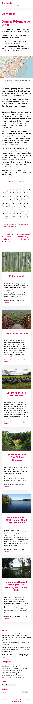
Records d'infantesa (8, 675)
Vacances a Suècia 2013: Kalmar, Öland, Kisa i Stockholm (17, 520)
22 (24, 196)
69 (21, 217)
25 (7, 199)
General (21, 668)
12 (17, 192)
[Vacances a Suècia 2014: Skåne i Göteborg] (16, 441)
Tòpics (19, 675)
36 (17, 203)
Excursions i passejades (9, 668)
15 (27, 192)
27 (14, 199)
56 (3, 213)
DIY (13, 666)
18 (10, 196)
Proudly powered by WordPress (11, 699)
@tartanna (25, 647)
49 (7, 210)
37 (21, 203)
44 (17, 206)
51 (13, 210)
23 (28, 196)
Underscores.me (16, 701)
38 (24, 203)
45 (21, 206)
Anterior (12, 182)
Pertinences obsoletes (8, 674)
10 (10, 192)
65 (7, 217)
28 (17, 199)
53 (21, 210)
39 (28, 203)
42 (10, 206)
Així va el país (6, 665)
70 (24, 217)
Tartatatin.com (6, 641)
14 (24, 192)
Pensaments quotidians (9, 226)
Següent (21, 182)
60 (17, 213)
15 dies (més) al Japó (16, 333)
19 (13, 196)
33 (7, 203)
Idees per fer (16, 670)
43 (14, 206)
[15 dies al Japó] (16, 262)
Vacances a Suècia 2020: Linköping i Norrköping (24, 237)
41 (7, 206)
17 (6, 196)
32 (3, 203)
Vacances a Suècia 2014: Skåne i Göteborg (17, 457)
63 (28, 213)
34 (10, 203)
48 (3, 210)
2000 (6, 642)
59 (14, 213)
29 (21, 199)
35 (14, 203)
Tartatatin (7, 3)
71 (27, 217)
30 (24, 199)
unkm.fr (13, 48)
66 (10, 217)
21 (20, 196)
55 (28, 210)
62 (24, 213)
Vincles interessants (16, 677)
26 (10, 199)
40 (3, 206)
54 (24, 210)
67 (14, 217)
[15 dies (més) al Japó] (16, 319)
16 (3, 196)
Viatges (6, 302)
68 (17, 217)
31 (27, 199)
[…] (22, 296)
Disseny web (6, 666)
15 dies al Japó (16, 276)
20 (17, 196)
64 (3, 217)
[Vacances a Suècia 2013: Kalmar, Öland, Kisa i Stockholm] (16, 503)
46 (24, 206)
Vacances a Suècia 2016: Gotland (17, 394)
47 (28, 206)
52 (17, 210)
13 (20, 192)
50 (10, 210)
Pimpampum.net (13, 637)
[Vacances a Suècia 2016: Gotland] (16, 379)
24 (3, 199)
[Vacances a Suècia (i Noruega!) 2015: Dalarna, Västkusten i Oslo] (16, 568)
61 (20, 213)
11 (13, 192)
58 (10, 213)
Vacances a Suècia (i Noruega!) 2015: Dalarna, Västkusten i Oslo (16, 586)
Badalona (25, 224)
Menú (30, 3)
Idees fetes (5, 670)
